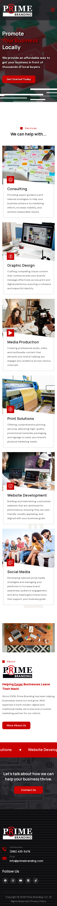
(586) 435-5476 (20, 851)
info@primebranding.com (26, 861)
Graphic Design (21, 265)
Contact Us (28, 790)
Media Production (23, 341)
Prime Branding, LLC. (37, 897)
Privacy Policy (38, 901)
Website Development (27, 495)
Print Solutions (20, 418)
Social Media (18, 571)
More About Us (16, 725)
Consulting (17, 188)
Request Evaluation (19, 97)
